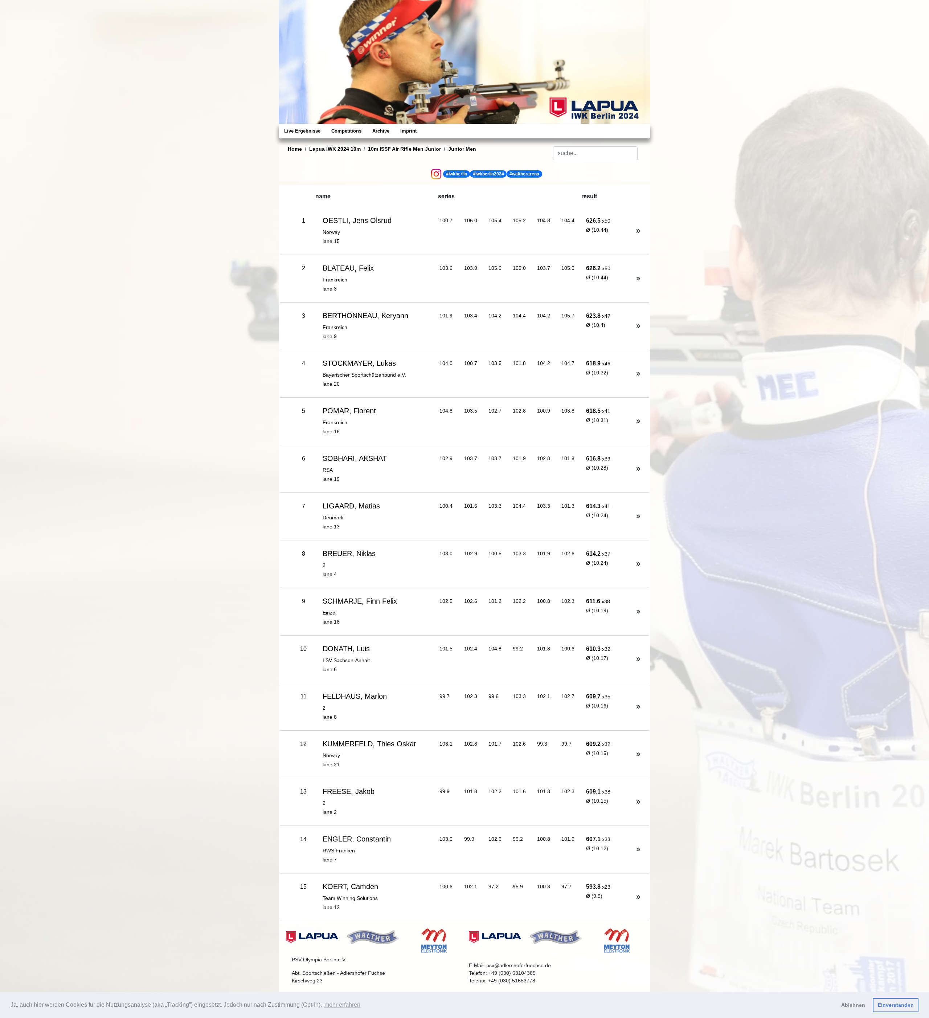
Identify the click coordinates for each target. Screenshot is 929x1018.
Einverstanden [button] (896, 1005)
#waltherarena (524, 174)
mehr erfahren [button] (342, 1005)
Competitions (346, 131)
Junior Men (462, 149)
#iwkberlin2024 (488, 174)
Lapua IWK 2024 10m (335, 149)
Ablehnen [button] (853, 1005)
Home (295, 149)
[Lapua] (312, 936)
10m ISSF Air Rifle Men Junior (404, 149)
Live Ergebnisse (302, 131)
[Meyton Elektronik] (434, 940)
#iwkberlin (456, 174)
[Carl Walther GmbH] (373, 936)
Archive (380, 131)
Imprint (408, 131)
